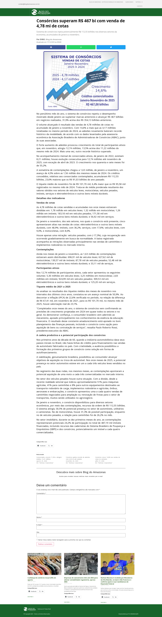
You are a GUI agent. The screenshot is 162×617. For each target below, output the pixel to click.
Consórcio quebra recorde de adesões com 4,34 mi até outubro (78, 458)
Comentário (41, 493)
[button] (51, 47)
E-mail (39, 524)
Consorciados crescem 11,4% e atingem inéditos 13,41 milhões (49, 458)
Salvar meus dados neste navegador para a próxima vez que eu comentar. (64, 540)
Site (37, 532)
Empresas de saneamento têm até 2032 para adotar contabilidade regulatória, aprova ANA (81, 580)
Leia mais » (30, 596)
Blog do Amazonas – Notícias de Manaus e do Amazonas (106, 2)
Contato (139, 6)
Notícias (138, 2)
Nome (39, 517)
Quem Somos (129, 2)
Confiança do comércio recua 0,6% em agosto (42, 579)
